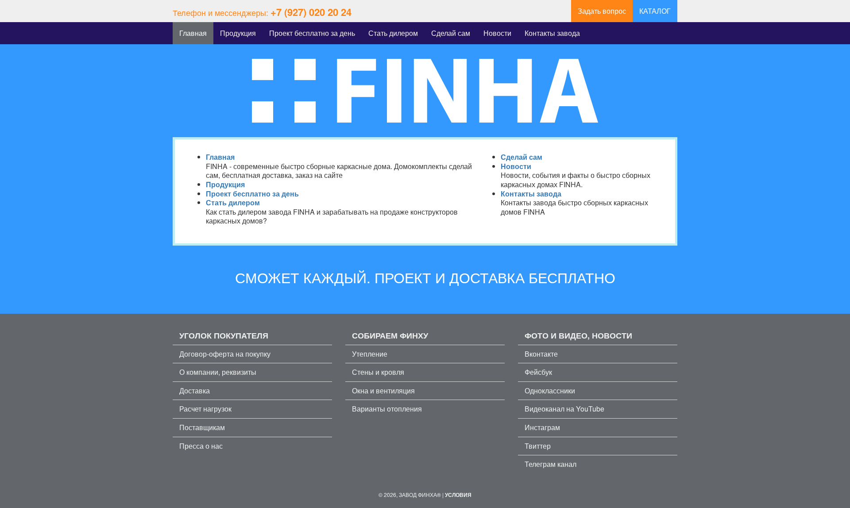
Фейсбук (538, 372)
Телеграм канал (550, 464)
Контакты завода (552, 33)
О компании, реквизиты (217, 372)
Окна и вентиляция (383, 390)
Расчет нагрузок (205, 409)
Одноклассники (550, 390)
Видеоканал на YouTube (564, 409)
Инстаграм (542, 427)
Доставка (194, 390)
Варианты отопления (387, 409)
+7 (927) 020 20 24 (311, 12)
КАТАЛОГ (655, 11)
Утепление (369, 354)
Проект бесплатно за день (312, 33)
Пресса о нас (201, 446)
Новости (497, 33)
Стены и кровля (378, 372)
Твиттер (538, 446)
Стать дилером (393, 33)
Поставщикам (202, 427)
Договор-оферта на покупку (224, 354)
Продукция (238, 33)
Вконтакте (541, 354)
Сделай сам (450, 33)
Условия (458, 495)
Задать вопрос (602, 11)
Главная (193, 33)
